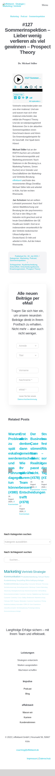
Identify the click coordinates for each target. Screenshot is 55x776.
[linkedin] (5, 641)
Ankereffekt (14, 267)
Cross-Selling (21, 597)
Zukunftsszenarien (10, 608)
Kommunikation (12, 576)
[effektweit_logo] (18, 4)
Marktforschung (40, 597)
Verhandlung (42, 591)
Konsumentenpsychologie (12, 611)
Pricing (44, 601)
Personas (45, 584)
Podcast (24, 16)
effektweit (17, 180)
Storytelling (20, 580)
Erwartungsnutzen (17, 269)
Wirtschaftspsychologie (35, 580)
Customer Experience (34, 601)
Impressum (32, 758)
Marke (46, 577)
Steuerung (7, 591)
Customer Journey (25, 594)
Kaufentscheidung (29, 265)
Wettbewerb (30, 597)
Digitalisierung (36, 594)
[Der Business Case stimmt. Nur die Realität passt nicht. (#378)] (33, 427)
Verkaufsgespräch (23, 587)
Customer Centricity (10, 597)
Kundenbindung (10, 580)
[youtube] (14, 641)
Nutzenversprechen (31, 591)
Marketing (14, 16)
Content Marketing (42, 587)
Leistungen (27, 652)
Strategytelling (23, 584)
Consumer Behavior (35, 584)
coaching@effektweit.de (27, 750)
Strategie (39, 572)
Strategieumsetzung (17, 591)
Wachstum (45, 594)
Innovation (19, 604)
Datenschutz (45, 758)
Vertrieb (26, 572)
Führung (6, 601)
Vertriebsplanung (22, 608)
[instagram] (9, 641)
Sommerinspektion (37, 16)
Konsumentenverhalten (11, 594)
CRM (25, 604)
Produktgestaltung (34, 608)
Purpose (16, 601)
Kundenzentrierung (11, 584)
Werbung (32, 587)
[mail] (18, 641)
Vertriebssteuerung (10, 587)
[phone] (23, 641)
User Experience (35, 604)
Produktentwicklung (29, 577)
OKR (11, 601)
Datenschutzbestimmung (27, 399)
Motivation (23, 601)
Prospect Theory (33, 269)
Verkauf (41, 577)
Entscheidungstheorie (30, 267)
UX (28, 604)
